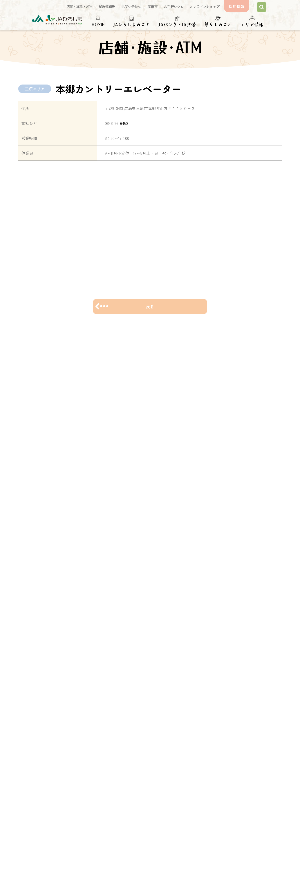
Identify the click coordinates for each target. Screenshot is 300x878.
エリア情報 (251, 24)
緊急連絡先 (107, 6)
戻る (150, 306)
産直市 (152, 6)
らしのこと (220, 24)
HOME (97, 24)
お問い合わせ (131, 6)
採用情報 (236, 6)
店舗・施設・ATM (79, 6)
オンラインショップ (204, 6)
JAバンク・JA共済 (177, 24)
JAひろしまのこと (131, 24)
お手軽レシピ (173, 6)
